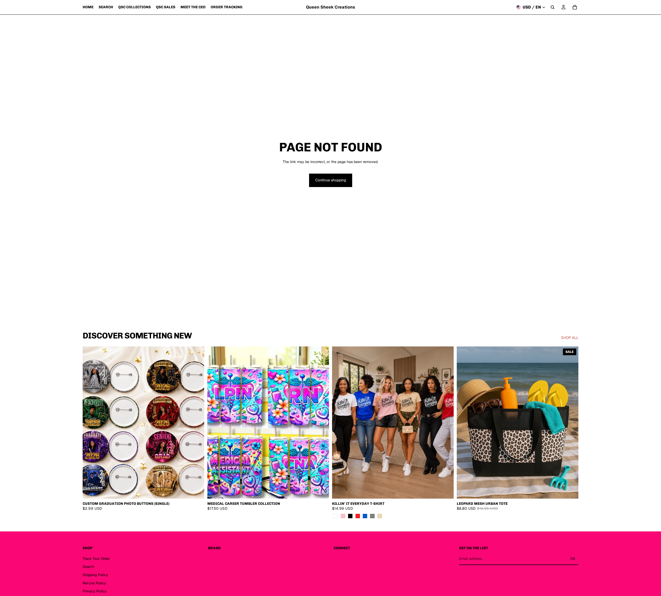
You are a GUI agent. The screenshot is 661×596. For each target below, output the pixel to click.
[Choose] (321, 490)
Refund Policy (94, 582)
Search (88, 566)
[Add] (570, 490)
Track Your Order (96, 558)
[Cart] (574, 7)
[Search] (552, 7)
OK (572, 558)
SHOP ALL (569, 337)
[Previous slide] (90, 422)
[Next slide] (196, 422)
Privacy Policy (95, 591)
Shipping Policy (95, 574)
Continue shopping (330, 180)
